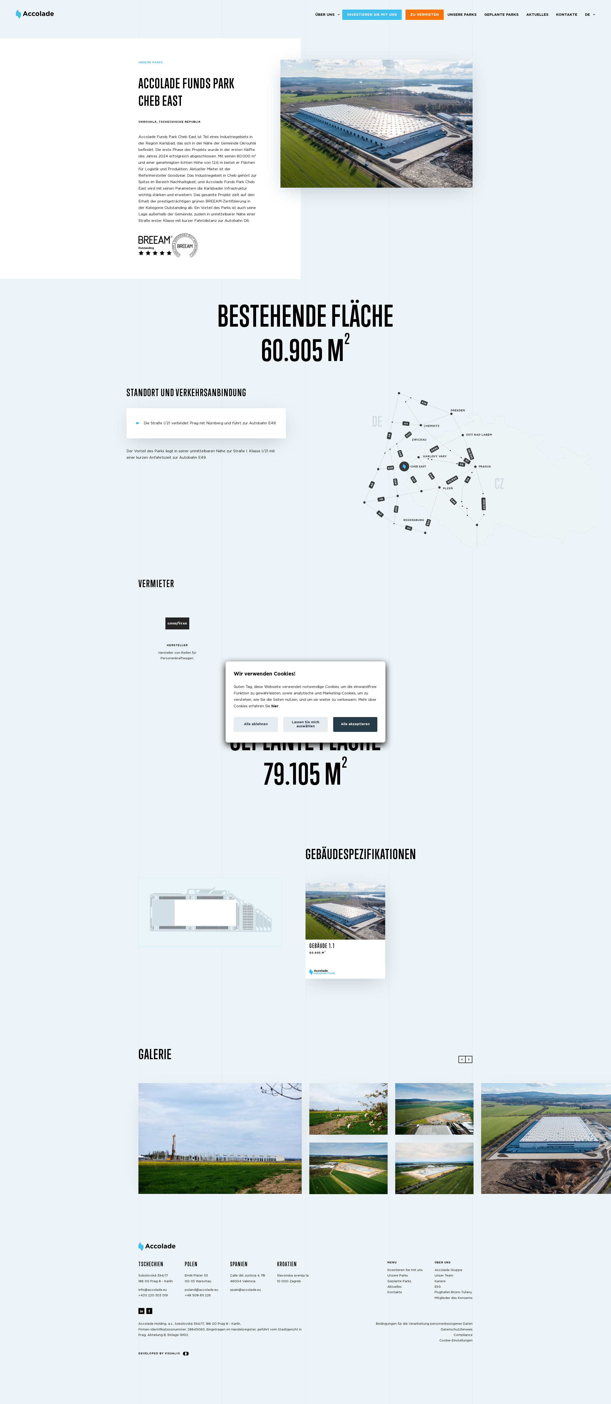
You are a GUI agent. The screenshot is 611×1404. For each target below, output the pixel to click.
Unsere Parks (462, 14)
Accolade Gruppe (448, 1270)
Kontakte (566, 14)
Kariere (440, 1281)
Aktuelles (537, 14)
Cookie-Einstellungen (456, 1340)
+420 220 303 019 (153, 1295)
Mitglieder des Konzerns (454, 1298)
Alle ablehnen (256, 724)
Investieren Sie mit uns (372, 14)
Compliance (463, 1335)
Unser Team (444, 1275)
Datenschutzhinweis (457, 1329)
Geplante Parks (501, 14)
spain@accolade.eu (245, 1290)
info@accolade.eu (152, 1290)
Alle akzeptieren (355, 724)
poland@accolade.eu (201, 1290)
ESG (438, 1286)
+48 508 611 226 (198, 1295)
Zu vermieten (424, 14)
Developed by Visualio (159, 1353)
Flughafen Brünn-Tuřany (453, 1292)
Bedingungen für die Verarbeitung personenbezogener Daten (424, 1323)
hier (275, 706)
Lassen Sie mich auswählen (305, 724)
